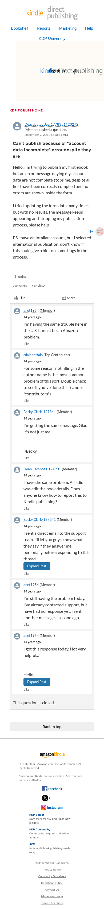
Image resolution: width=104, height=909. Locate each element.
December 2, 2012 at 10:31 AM (46, 135)
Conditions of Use (52, 882)
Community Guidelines (52, 876)
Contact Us (52, 889)
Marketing (68, 28)
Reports (44, 28)
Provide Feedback (52, 903)
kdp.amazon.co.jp (52, 896)
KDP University (52, 38)
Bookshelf (19, 28)
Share (71, 298)
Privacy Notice (52, 869)
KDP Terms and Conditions (52, 862)
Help (89, 28)
